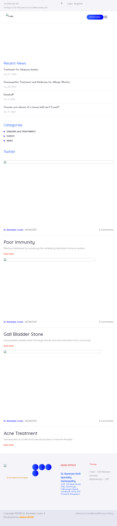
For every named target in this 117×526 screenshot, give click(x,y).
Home (53, 40)
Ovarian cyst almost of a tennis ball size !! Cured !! (31, 107)
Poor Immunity (19, 242)
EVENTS (10, 136)
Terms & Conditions (86, 513)
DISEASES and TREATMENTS (21, 131)
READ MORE (9, 254)
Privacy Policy (106, 513)
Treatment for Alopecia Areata (21, 70)
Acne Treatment (20, 433)
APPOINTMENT (95, 17)
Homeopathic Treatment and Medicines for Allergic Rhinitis (37, 82)
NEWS (10, 140)
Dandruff (9, 95)
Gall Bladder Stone (23, 334)
